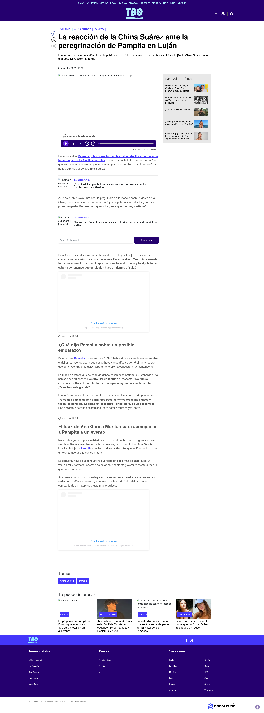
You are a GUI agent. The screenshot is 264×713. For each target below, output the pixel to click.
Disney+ (156, 3)
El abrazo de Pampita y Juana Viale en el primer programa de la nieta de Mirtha (115, 223)
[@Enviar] (53, 46)
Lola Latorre (185, 614)
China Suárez (67, 580)
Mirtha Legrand (35, 660)
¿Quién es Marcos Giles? (177, 109)
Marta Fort (33, 684)
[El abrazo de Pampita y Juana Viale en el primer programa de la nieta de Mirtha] (65, 221)
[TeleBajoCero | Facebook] (217, 13)
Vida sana (208, 690)
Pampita (79, 358)
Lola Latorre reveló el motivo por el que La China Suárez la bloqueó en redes (193, 624)
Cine (172, 3)
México (102, 672)
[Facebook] (53, 33)
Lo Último (92, 3)
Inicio (80, 3)
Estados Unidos (105, 660)
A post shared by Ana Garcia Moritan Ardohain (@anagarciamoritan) (103, 546)
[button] (146, 240)
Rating (122, 3)
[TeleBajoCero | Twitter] (223, 13)
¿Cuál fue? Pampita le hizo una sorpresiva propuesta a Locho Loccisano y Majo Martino (109, 186)
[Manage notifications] (257, 707)
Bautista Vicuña (107, 614)
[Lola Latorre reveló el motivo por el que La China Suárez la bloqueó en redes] (193, 609)
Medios (104, 3)
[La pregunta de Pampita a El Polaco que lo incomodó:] (75, 609)
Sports (182, 3)
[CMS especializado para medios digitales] (211, 706)
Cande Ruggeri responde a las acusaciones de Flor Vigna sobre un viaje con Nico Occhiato (178, 137)
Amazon (133, 3)
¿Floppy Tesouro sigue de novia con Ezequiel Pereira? (179, 123)
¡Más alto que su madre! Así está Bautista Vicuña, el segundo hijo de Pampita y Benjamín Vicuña (114, 626)
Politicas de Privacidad (53, 701)
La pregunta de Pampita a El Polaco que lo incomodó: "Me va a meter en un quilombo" (75, 626)
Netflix (145, 3)
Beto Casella (33, 672)
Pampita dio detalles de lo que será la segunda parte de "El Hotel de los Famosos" (153, 626)
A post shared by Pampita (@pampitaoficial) (104, 328)
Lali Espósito (33, 666)
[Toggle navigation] (30, 14)
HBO (165, 3)
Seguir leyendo (81, 180)
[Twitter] (53, 39)
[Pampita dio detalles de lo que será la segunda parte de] (154, 609)
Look (113, 3)
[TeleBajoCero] (79, 640)
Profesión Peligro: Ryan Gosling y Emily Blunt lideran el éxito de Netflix (177, 88)
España (102, 666)
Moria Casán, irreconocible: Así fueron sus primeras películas (178, 100)
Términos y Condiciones (36, 701)
